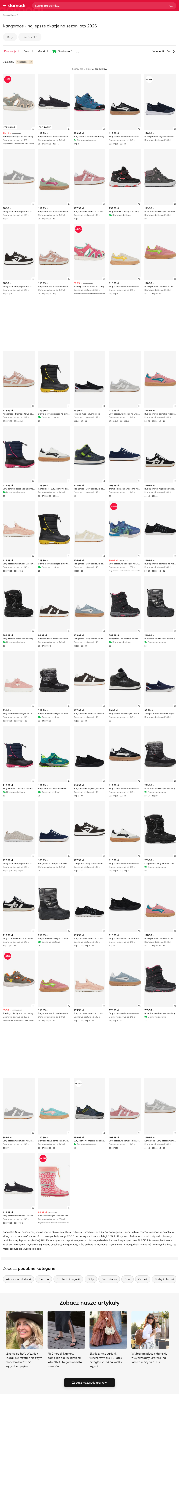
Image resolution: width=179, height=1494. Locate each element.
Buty (10, 37)
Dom (127, 1279)
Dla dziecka (30, 37)
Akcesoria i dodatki (18, 1279)
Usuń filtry (8, 61)
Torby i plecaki (164, 1279)
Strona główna (9, 15)
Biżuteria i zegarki (68, 1279)
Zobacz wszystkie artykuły (89, 1382)
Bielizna (44, 1279)
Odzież (142, 1279)
